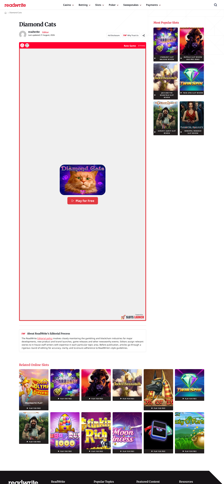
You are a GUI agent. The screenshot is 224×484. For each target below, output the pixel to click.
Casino (67, 5)
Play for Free (85, 201)
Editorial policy (44, 338)
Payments (152, 5)
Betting (83, 5)
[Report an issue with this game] (22, 45)
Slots (98, 5)
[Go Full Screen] (27, 45)
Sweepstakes (131, 5)
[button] (215, 5)
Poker (112, 5)
